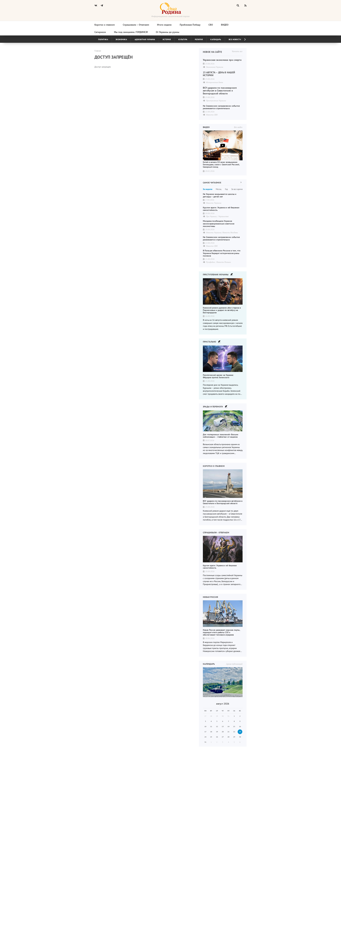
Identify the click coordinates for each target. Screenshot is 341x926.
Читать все (237, 51)
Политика (103, 39)
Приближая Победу (190, 24)
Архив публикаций (234, 664)
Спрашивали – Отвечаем (136, 24)
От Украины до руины (167, 32)
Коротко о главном (104, 24)
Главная (97, 50)
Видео (224, 24)
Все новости (235, 39)
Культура (182, 39)
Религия (199, 39)
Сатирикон (100, 32)
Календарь (215, 39)
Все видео (238, 127)
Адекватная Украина (145, 39)
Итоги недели (164, 24)
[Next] (243, 39)
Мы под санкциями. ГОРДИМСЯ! (131, 32)
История (167, 39)
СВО (210, 24)
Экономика (121, 39)
